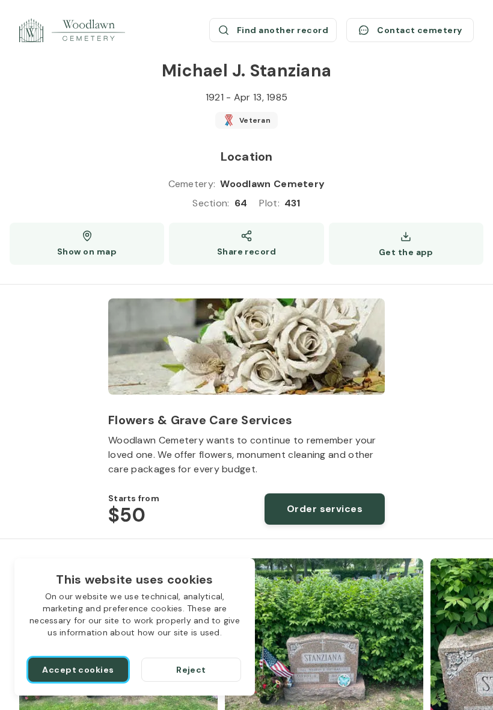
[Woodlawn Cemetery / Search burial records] (72, 30)
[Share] (246, 244)
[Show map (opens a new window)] (87, 244)
